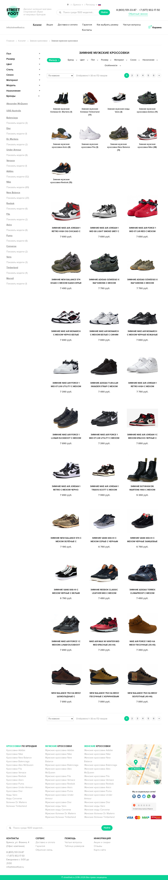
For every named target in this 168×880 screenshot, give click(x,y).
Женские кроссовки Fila (96, 776)
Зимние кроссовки (38, 41)
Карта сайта (100, 849)
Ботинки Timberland (16, 806)
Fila (8, 214)
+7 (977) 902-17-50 (149, 10)
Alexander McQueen (17, 103)
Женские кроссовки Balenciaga (100, 765)
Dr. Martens (12, 139)
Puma (9, 235)
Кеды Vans (11, 795)
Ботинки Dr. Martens (16, 802)
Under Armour (13, 149)
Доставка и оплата (67, 24)
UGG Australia (13, 110)
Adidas (9, 171)
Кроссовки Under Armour (19, 787)
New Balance (13, 192)
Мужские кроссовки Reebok (60, 783)
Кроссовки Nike (14, 754)
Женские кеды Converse (97, 809)
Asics (9, 224)
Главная (10, 41)
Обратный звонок (138, 13)
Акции (49, 24)
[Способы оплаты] (144, 818)
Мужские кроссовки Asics (58, 787)
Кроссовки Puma (15, 783)
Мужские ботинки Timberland (60, 817)
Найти (104, 12)
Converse (11, 246)
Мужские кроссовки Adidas (59, 750)
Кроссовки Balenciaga (17, 761)
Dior (8, 128)
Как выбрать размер (107, 24)
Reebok (10, 203)
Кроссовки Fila (14, 768)
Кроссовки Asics (14, 780)
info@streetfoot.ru (15, 27)
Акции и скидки (102, 842)
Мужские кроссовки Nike (58, 754)
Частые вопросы (132, 24)
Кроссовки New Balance (19, 757)
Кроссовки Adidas (15, 750)
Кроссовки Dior (14, 791)
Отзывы (98, 846)
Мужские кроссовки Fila (58, 776)
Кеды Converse (14, 798)
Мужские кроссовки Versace (60, 780)
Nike (8, 181)
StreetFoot (13, 12)
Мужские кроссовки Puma (59, 791)
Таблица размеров (74, 846)
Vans (8, 256)
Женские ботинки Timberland (99, 817)
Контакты (87, 30)
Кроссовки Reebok (16, 776)
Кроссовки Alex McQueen (19, 765)
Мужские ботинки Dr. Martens (60, 813)
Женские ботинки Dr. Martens (99, 813)
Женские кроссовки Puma (98, 791)
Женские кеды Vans (94, 806)
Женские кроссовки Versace (99, 780)
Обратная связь (44, 849)
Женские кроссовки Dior (97, 802)
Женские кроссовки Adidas (98, 750)
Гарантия (87, 24)
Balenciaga (12, 117)
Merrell (10, 278)
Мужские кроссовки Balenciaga (61, 765)
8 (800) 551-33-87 (126, 10)
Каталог (37, 24)
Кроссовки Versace (16, 772)
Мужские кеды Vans (55, 806)
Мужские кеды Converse (58, 809)
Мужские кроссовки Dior (58, 802)
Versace (10, 160)
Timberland (12, 267)
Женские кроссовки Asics (97, 787)
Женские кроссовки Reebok (99, 783)
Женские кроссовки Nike (97, 754)
